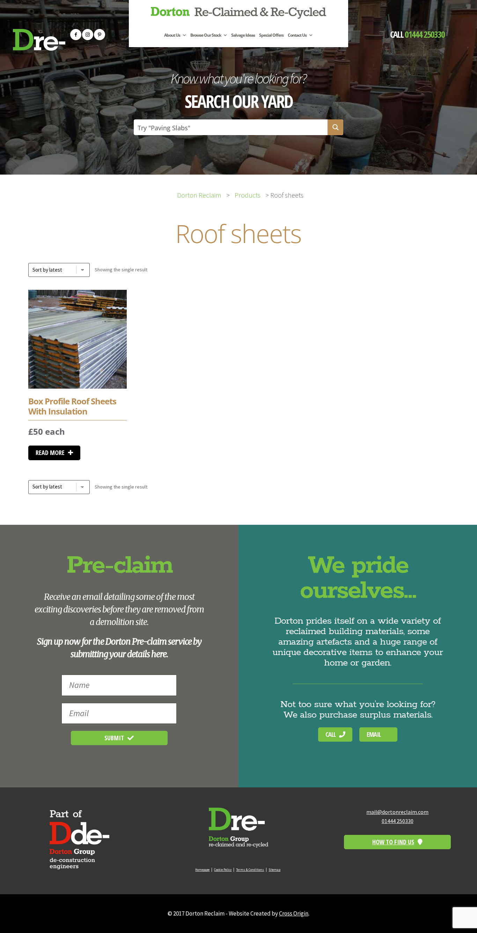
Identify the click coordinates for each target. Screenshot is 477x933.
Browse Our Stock (205, 35)
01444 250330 (425, 34)
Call (330, 734)
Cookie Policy (223, 870)
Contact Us (297, 35)
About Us (172, 35)
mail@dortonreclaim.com (397, 811)
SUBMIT (114, 738)
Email (374, 734)
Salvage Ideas (243, 35)
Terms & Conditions (250, 870)
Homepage (202, 870)
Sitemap (274, 870)
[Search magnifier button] (335, 127)
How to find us (393, 842)
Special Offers (271, 35)
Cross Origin (293, 913)
